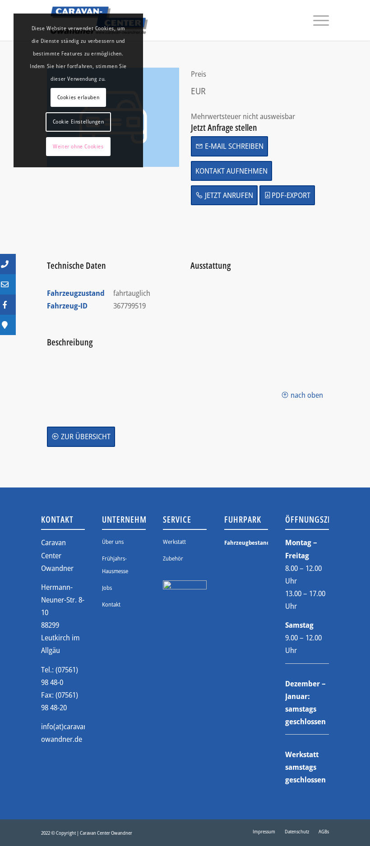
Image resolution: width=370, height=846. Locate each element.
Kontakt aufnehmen (231, 171)
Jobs (107, 588)
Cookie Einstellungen (78, 121)
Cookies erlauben (78, 97)
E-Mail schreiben (233, 146)
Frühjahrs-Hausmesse (115, 564)
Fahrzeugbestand (246, 542)
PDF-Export (291, 195)
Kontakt (111, 604)
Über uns (113, 542)
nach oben (306, 395)
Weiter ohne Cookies (78, 146)
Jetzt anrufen (228, 195)
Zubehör (173, 558)
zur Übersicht (85, 436)
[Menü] (316, 20)
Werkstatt (174, 542)
